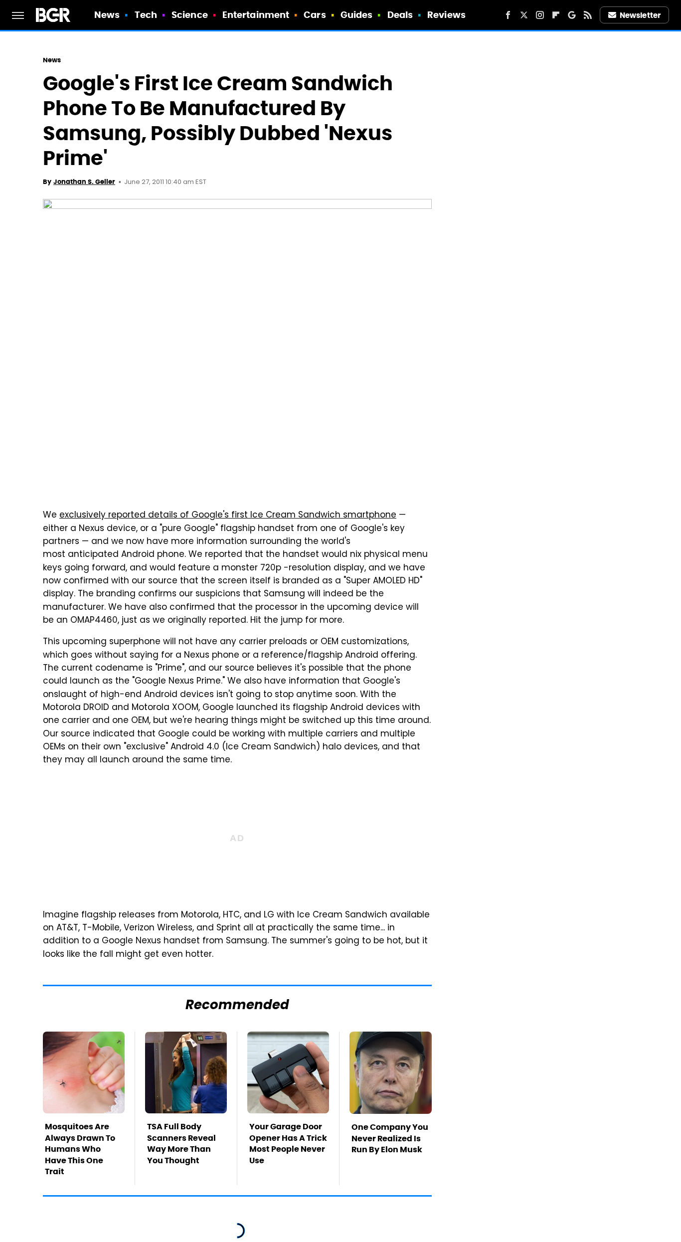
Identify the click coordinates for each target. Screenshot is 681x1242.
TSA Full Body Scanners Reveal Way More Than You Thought (181, 1143)
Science (189, 14)
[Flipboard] (556, 15)
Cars (315, 14)
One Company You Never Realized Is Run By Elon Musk (389, 1138)
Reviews (446, 14)
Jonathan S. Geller (84, 181)
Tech (146, 14)
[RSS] (588, 15)
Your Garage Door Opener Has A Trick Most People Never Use (288, 1143)
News (107, 14)
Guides (356, 14)
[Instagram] (540, 15)
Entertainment (255, 14)
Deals (400, 14)
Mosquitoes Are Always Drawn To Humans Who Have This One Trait (80, 1149)
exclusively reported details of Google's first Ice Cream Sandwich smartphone (227, 516)
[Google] (572, 15)
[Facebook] (508, 15)
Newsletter (640, 15)
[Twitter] (524, 15)
